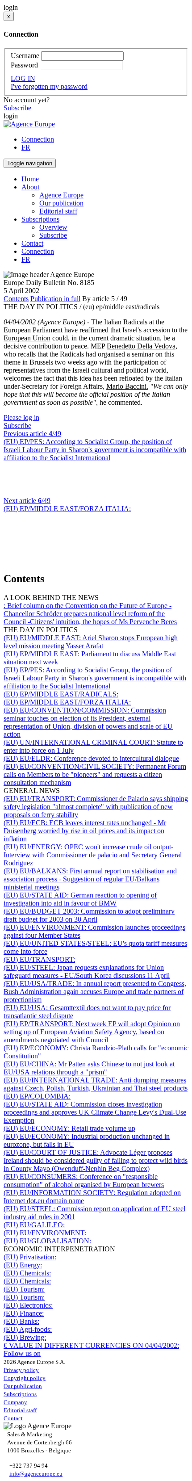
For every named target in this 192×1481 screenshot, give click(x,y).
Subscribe (17, 108)
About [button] (30, 187)
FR (25, 147)
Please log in (21, 417)
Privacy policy (21, 1370)
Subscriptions (20, 1394)
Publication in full (55, 298)
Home (30, 179)
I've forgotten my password (49, 86)
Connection (37, 139)
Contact (32, 243)
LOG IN (23, 78)
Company (15, 1402)
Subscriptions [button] (40, 219)
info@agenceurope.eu (36, 1473)
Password (24, 65)
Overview (53, 227)
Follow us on (22, 1353)
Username (25, 55)
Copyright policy (25, 1378)
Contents (16, 298)
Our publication (61, 203)
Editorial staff (58, 211)
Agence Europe (61, 195)
